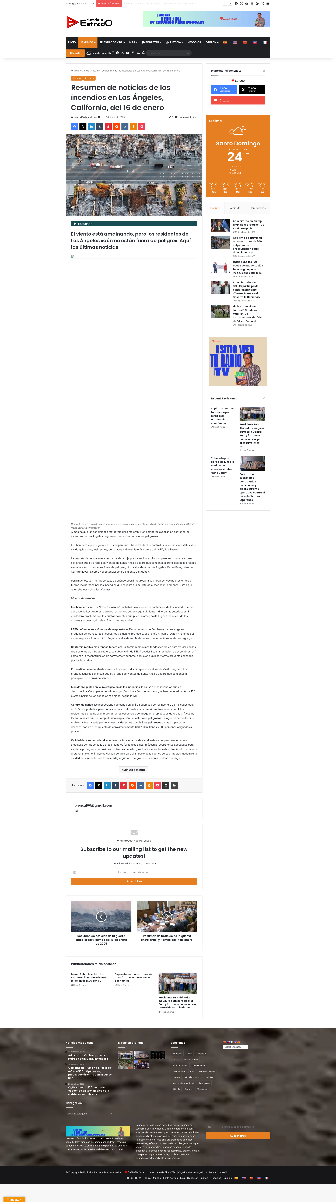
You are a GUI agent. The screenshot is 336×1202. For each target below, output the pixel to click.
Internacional (179, 1071)
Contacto (75, 53)
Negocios (194, 42)
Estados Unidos (180, 1065)
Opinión (211, 42)
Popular (215, 208)
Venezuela (202, 1089)
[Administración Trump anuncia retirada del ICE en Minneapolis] (220, 225)
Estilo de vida (112, 42)
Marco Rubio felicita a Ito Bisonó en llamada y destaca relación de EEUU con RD (89, 977)
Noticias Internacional (183, 1083)
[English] (235, 42)
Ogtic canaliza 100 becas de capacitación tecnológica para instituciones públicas (248, 267)
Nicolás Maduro (192, 1077)
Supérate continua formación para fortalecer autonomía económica (134, 977)
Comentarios (258, 208)
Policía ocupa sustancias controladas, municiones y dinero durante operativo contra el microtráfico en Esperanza (252, 487)
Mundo (88, 42)
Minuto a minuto (134, 769)
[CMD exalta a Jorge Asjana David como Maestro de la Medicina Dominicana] (141, 1064)
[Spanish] (225, 42)
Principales (204, 1083)
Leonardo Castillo (218, 1172)
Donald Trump (191, 1059)
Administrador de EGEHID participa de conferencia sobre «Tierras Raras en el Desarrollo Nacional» (246, 290)
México (176, 1077)
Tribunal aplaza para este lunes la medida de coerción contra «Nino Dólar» (222, 465)
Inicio (72, 42)
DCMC (176, 1059)
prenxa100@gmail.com (85, 117)
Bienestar (152, 42)
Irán (192, 1071)
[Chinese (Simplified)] (245, 42)
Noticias (209, 1077)
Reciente (234, 208)
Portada (89, 78)
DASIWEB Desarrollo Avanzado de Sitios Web (152, 1172)
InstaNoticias (198, 1065)
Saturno (188, 1089)
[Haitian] (255, 42)
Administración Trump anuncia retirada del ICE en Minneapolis (248, 224)
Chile (189, 1053)
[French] (265, 42)
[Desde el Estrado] (89, 22)
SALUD (176, 1089)
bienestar (177, 1053)
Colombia (201, 1053)
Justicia (175, 42)
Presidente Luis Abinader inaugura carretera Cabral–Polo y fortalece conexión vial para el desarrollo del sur (182, 3)
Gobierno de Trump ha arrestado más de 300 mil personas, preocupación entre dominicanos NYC (247, 245)
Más (132, 42)
